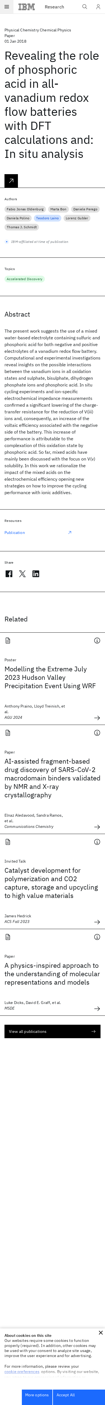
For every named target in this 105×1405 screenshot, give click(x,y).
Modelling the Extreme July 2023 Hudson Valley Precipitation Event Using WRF (50, 677)
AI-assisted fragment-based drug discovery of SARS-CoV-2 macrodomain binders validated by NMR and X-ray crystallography (52, 778)
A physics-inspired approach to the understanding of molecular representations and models (52, 973)
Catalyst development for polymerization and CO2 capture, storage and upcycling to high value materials (51, 883)
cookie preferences (21, 1371)
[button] (101, 1333)
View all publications (27, 1031)
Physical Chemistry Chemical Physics (37, 30)
